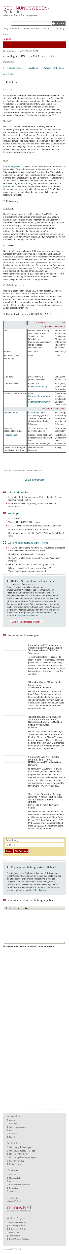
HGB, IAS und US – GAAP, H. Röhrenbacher (28, 529)
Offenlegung (9, 186)
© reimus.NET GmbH (12, 1249)
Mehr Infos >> (40, 890)
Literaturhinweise (15, 68)
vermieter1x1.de (15, 1236)
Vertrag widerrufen (22, 1150)
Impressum (15, 1164)
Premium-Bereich (31, 28)
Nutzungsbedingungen (22, 1157)
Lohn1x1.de (14, 1232)
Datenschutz (16, 1160)
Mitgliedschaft (14, 1178)
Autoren (47, 28)
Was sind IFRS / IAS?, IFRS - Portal (24, 522)
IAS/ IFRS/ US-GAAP (29, 51)
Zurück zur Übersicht (34, 480)
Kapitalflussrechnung (37, 386)
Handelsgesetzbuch (15, 166)
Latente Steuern (11, 413)
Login (8, 39)
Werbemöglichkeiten (17, 1127)
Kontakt (12, 1120)
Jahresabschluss (47, 132)
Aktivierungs (33, 413)
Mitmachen (13, 1181)
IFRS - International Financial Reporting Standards (31, 564)
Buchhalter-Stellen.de (17, 1222)
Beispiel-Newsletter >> (27, 615)
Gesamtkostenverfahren (39, 402)
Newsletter (13, 1188)
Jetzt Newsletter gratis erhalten (26, 622)
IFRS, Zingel (14, 518)
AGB (11, 1130)
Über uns (13, 1124)
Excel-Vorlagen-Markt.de (19, 1239)
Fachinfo (14, 51)
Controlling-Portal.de (17, 1226)
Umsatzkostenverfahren (39, 396)
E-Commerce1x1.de (17, 1229)
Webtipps (33, 68)
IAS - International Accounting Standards (26, 554)
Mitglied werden (11, 28)
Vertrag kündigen (20, 1147)
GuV (37, 384)
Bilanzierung (26, 183)
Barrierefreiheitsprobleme (19, 1185)
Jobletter (12, 1191)
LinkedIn (12, 1137)
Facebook (13, 1134)
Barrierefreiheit (18, 1154)
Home (6, 51)
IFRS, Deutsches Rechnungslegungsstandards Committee (34, 526)
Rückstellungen (11, 435)
